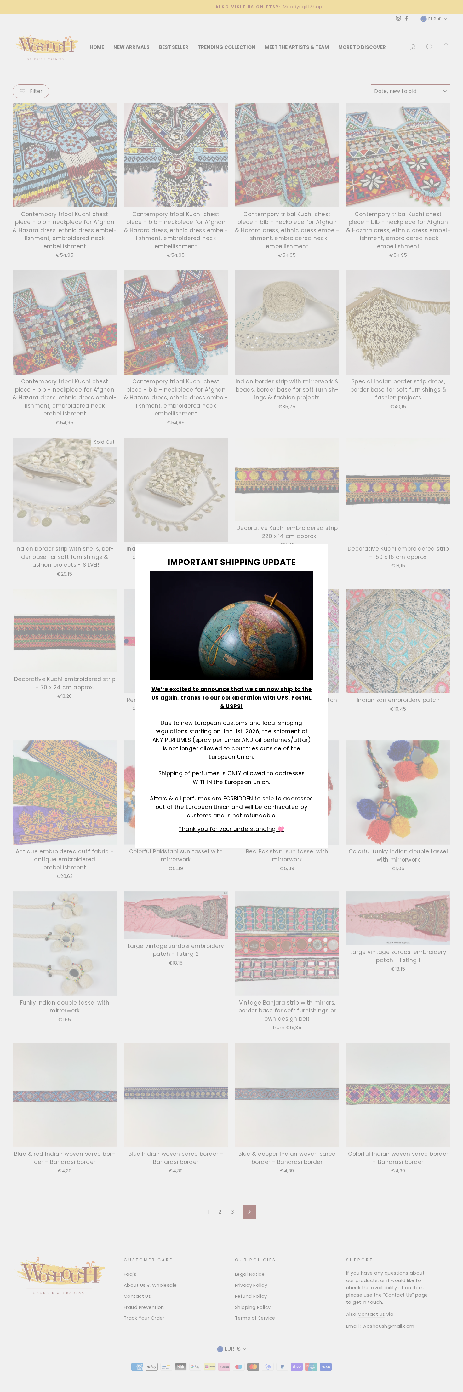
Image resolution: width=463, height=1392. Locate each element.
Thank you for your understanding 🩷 (231, 829)
